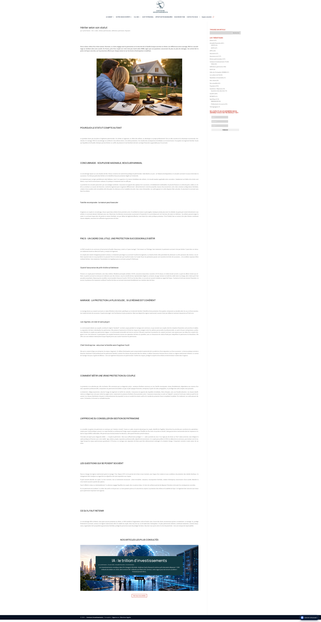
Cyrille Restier (86, 30)
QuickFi (212, 93)
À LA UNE (136, 17)
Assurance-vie (214, 56)
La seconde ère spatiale (139, 560)
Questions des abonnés (217, 91)
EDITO (213, 48)
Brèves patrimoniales (105, 30)
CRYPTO (213, 45)
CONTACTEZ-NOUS (192, 17)
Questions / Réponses (216, 89)
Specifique (213, 99)
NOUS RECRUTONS (179, 17)
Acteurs (212, 40)
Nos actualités (214, 83)
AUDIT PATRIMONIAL (147, 17)
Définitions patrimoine (118, 30)
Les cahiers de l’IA (215, 75)
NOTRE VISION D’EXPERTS (123, 17)
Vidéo (212, 64)
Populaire (127, 30)
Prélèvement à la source (218, 104)
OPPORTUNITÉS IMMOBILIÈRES (163, 17)
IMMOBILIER (214, 101)
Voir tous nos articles (139, 596)
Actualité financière (120, 564)
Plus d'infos (139, 578)
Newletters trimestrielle (216, 78)
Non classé (213, 80)
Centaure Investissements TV (218, 62)
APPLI (211, 51)
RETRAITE (212, 96)
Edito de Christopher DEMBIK (218, 72)
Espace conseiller (207, 17)
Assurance (213, 53)
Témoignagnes (214, 107)
